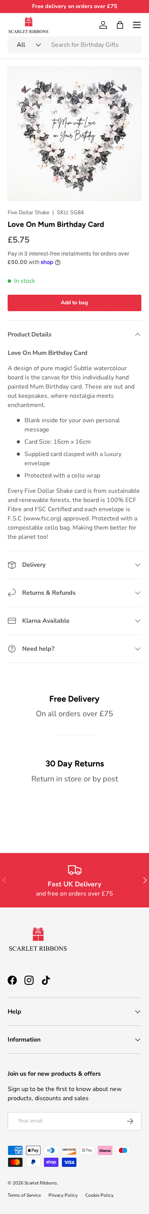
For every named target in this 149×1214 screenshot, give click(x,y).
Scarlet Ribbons (40, 1183)
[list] (74, 133)
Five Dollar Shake (28, 212)
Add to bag (74, 302)
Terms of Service (24, 1195)
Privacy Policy (63, 1195)
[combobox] (74, 44)
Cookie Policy (99, 1195)
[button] (120, 24)
